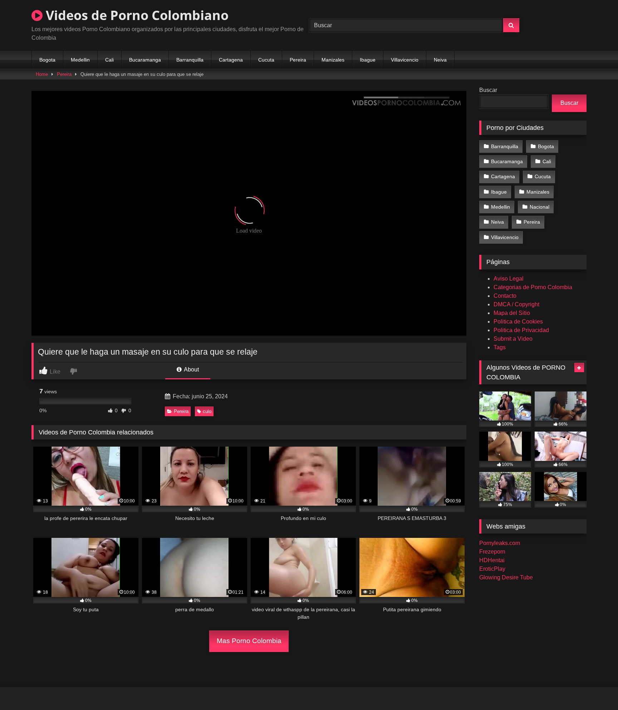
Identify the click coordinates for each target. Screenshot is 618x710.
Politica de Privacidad (521, 330)
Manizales (333, 60)
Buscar (488, 90)
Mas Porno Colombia (249, 641)
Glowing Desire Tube (506, 577)
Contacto (505, 296)
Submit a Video (513, 339)
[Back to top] (596, 689)
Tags (500, 347)
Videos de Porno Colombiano (136, 15)
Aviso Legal (509, 279)
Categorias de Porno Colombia (533, 287)
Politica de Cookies (518, 321)
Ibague (368, 60)
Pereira (298, 60)
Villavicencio (404, 60)
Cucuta (266, 60)
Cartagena (231, 60)
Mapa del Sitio (512, 313)
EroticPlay (492, 569)
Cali (109, 60)
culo (207, 411)
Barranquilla (189, 60)
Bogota (47, 60)
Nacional (539, 207)
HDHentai (492, 560)
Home (42, 74)
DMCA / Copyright (516, 304)
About (191, 369)
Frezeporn (492, 552)
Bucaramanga (145, 60)
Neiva (440, 60)
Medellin (80, 60)
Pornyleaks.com (499, 543)
